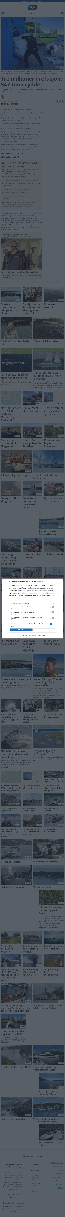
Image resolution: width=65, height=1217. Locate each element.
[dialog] (32, 608)
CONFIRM (21, 630)
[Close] (59, 581)
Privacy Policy (41, 635)
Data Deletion (23, 635)
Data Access (32, 635)
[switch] (52, 607)
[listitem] (32, 603)
